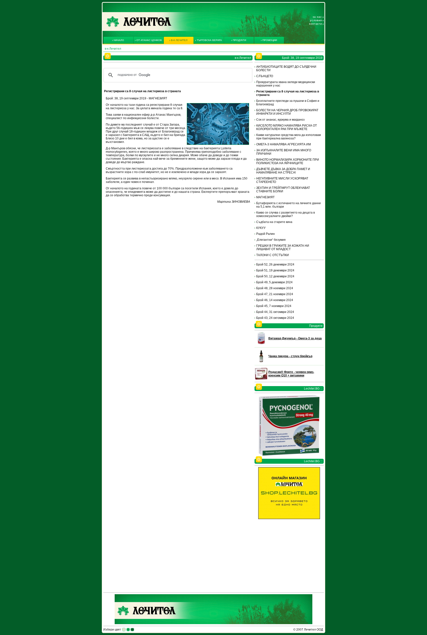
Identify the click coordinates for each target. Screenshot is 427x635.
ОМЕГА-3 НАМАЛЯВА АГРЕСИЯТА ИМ (283, 144)
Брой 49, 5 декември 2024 (274, 282)
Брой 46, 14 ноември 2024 (274, 300)
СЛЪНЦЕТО (264, 76)
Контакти (315, 23)
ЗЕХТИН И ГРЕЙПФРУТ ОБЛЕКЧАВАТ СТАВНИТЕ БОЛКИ (283, 189)
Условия (316, 20)
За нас (317, 16)
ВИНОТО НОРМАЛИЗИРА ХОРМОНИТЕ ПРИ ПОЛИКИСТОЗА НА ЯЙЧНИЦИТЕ (287, 161)
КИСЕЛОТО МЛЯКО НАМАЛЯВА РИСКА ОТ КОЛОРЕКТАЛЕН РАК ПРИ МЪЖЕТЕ (286, 127)
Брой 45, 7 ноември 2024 (273, 306)
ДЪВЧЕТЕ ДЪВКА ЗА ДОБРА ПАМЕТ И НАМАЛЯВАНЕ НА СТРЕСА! (283, 170)
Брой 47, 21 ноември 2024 (274, 294)
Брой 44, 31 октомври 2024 (275, 312)
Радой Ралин (265, 234)
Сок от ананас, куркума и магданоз (280, 119)
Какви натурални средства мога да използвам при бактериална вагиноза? (288, 136)
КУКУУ (261, 228)
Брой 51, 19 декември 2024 (275, 270)
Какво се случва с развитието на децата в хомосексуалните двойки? (285, 214)
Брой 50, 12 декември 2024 (275, 276)
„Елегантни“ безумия (271, 239)
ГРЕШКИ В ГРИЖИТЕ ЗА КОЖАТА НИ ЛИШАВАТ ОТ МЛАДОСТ (282, 247)
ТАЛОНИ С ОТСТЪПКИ (272, 255)
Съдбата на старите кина (274, 222)
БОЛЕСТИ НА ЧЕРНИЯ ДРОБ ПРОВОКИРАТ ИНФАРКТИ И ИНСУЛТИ (287, 112)
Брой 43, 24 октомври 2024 (275, 318)
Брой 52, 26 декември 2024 (275, 264)
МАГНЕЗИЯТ (265, 197)
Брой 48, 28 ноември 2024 (274, 288)
